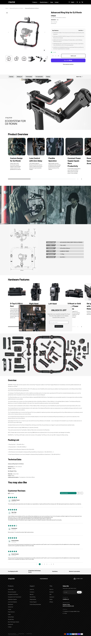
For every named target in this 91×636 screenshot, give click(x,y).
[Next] (45, 58)
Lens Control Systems (12, 601)
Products (35, 2)
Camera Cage (10, 589)
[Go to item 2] (16, 58)
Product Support (33, 601)
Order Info (32, 589)
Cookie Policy (29, 633)
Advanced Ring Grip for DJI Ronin (16, 8)
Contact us (32, 591)
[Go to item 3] (24, 58)
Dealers (50, 599)
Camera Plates (11, 616)
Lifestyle (9, 626)
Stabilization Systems (12, 599)
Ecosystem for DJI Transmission (14, 596)
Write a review (64, 493)
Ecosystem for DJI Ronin (13, 594)
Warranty (31, 594)
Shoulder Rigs (11, 619)
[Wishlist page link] (69, 2)
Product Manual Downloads (35, 604)
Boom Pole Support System (13, 621)
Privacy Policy (21, 633)
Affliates (51, 601)
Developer (51, 591)
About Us (51, 589)
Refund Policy (32, 596)
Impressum (51, 596)
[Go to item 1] (9, 58)
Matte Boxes (10, 604)
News (51, 2)
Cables (9, 614)
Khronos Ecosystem (12, 591)
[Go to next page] (54, 564)
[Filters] (78, 493)
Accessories (10, 624)
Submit (80, 592)
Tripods (9, 609)
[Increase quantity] (58, 56)
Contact (56, 2)
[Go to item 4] (31, 58)
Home (7, 8)
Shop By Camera (43, 2)
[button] (81, 179)
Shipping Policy (33, 599)
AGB (50, 594)
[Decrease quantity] (53, 56)
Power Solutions (11, 611)
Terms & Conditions (12, 633)
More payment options (68, 64)
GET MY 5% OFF (59, 326)
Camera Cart (10, 606)
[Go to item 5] (39, 58)
